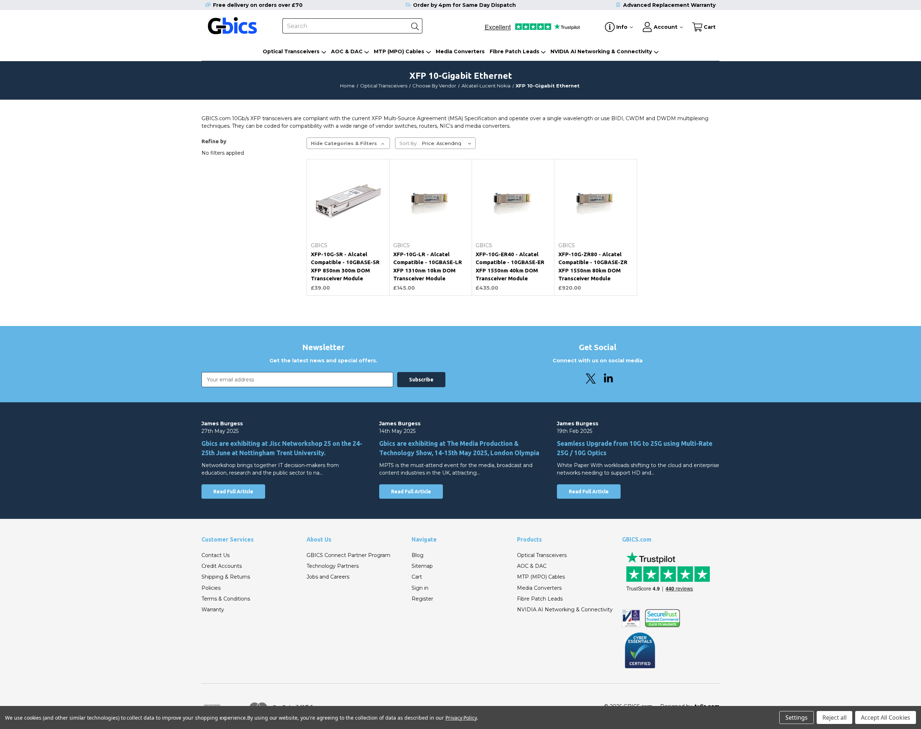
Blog (417, 555)
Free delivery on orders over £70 (258, 5)
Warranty (212, 609)
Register (422, 599)
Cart (417, 577)
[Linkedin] (608, 378)
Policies (211, 588)
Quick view (347, 221)
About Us (319, 539)
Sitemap (422, 566)
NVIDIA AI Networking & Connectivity (601, 51)
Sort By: (408, 143)
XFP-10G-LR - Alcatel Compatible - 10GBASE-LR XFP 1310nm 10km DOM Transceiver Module (427, 266)
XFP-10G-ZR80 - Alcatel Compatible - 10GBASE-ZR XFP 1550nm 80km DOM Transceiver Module (592, 266)
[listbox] (448, 143)
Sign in (420, 588)
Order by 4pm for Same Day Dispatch (464, 5)
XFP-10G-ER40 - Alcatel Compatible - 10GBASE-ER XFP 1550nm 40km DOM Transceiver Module (510, 266)
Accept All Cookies (885, 717)
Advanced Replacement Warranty (669, 5)
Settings (796, 717)
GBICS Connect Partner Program (348, 555)
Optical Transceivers (291, 51)
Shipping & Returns (225, 577)
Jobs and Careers (328, 577)
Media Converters (460, 51)
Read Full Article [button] (233, 491)
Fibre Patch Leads (514, 51)
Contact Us (215, 555)
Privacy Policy (461, 717)
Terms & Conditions (225, 599)
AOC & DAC (347, 51)
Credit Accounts (221, 566)
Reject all (834, 717)
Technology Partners (333, 566)
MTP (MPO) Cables (399, 51)
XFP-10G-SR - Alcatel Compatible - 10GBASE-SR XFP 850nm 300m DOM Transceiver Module (345, 266)
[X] (591, 378)
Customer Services (227, 539)
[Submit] (414, 25)
